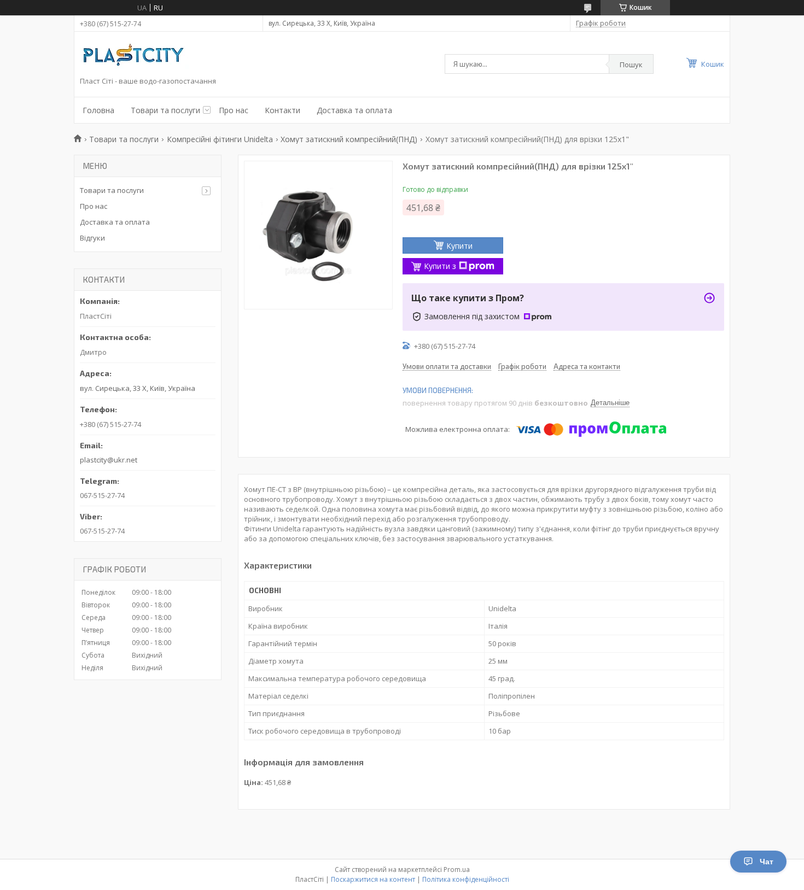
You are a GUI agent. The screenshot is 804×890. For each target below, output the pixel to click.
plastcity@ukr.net (108, 460)
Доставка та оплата (354, 110)
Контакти (282, 110)
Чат (766, 861)
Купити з (440, 266)
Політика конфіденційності (465, 879)
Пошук (631, 64)
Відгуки (92, 238)
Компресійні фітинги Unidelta (220, 139)
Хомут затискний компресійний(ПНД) (349, 139)
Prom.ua (457, 869)
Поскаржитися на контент (373, 879)
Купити (459, 246)
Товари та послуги (165, 110)
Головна (98, 110)
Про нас (233, 110)
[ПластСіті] (134, 57)
